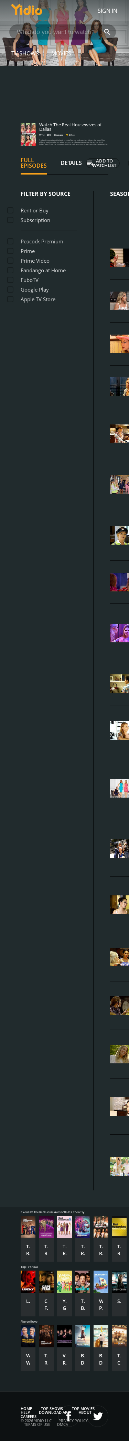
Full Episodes (34, 162)
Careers (28, 1416)
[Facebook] (68, 1416)
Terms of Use (37, 1424)
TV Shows (25, 53)
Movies (61, 53)
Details (71, 163)
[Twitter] (97, 1416)
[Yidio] (27, 10)
